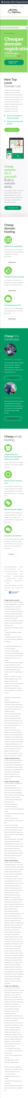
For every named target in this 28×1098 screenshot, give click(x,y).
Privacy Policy (7, 587)
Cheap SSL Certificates (18, 576)
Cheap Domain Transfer (13, 62)
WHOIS (21, 571)
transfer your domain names (15, 769)
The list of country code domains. (15, 123)
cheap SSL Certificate (16, 1088)
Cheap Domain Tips (18, 580)
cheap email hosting (14, 913)
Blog (8, 583)
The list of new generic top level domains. (14, 117)
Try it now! (12, 208)
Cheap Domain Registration (10, 566)
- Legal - (13, 587)
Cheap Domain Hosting (12, 573)
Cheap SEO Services (11, 578)
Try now (11, 130)
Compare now (13, 378)
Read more (12, 262)
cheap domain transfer (16, 704)
